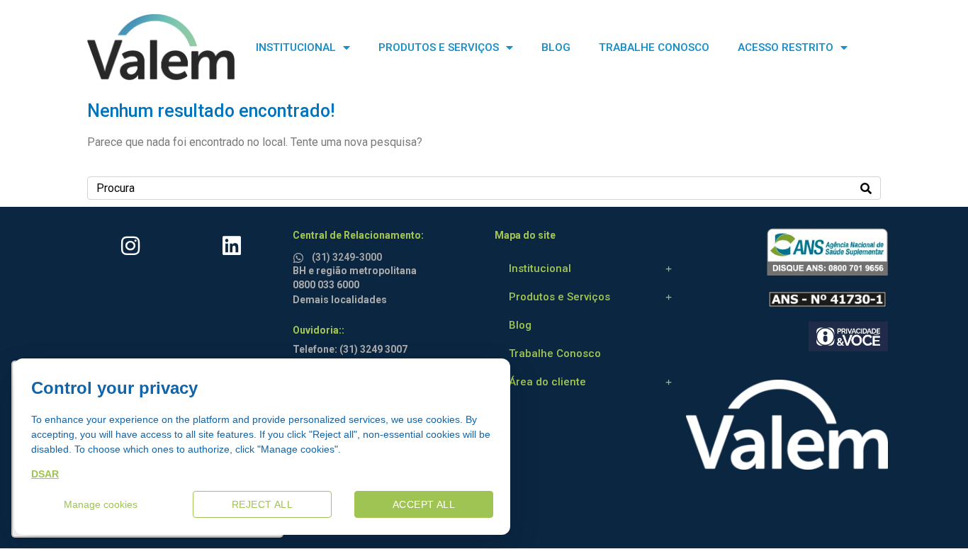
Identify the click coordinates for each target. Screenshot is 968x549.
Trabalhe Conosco (555, 353)
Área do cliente (547, 381)
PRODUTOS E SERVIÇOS (438, 47)
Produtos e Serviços (559, 296)
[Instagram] (130, 245)
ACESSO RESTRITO (785, 47)
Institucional (540, 268)
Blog (520, 325)
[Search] (866, 188)
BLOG (555, 47)
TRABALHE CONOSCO (654, 47)
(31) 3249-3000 (347, 257)
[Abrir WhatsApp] (932, 513)
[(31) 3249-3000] (300, 255)
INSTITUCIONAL (296, 47)
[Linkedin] (231, 245)
